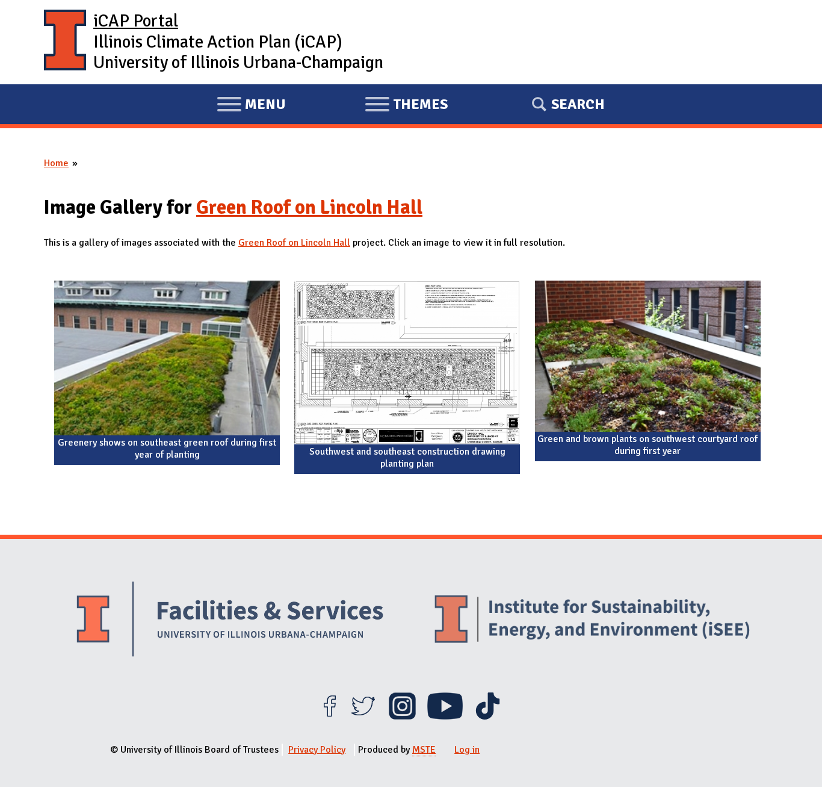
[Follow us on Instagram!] (402, 717)
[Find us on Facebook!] (329, 717)
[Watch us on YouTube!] (445, 717)
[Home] (65, 42)
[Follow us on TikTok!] (487, 717)
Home (56, 163)
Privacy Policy (316, 750)
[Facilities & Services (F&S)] (230, 620)
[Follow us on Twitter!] (363, 717)
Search (578, 104)
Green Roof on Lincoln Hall (309, 207)
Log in (467, 750)
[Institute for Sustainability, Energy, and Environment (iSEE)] (592, 620)
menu (251, 106)
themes (406, 106)
